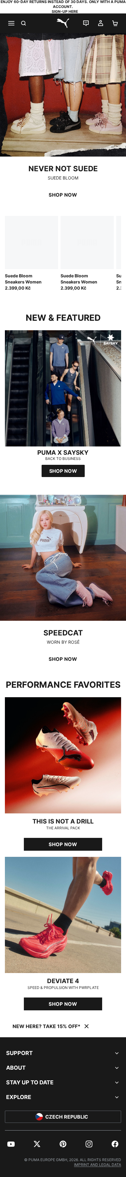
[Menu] (11, 23)
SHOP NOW (63, 195)
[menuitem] (11, 1144)
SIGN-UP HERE (65, 11)
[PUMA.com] (63, 23)
